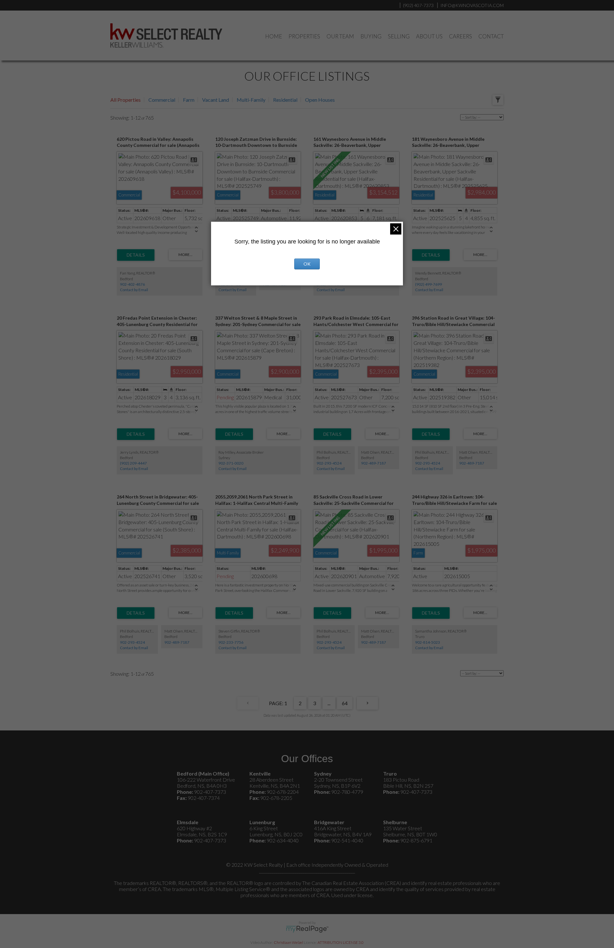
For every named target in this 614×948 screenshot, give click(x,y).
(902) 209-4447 (133, 463)
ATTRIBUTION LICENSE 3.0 (341, 942)
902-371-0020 (230, 463)
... (328, 703)
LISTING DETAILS (135, 255)
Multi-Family (251, 100)
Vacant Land (215, 100)
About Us (429, 36)
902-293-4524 (329, 463)
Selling (399, 36)
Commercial (161, 100)
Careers (460, 36)
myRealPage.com (307, 929)
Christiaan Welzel (288, 942)
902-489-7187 (373, 463)
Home (273, 36)
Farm (188, 100)
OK (307, 264)
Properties (304, 36)
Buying (371, 36)
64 (345, 703)
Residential (285, 100)
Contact (491, 36)
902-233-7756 (230, 642)
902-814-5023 (427, 642)
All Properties (125, 100)
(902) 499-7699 (428, 284)
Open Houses (320, 100)
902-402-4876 (132, 284)
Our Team (340, 36)
